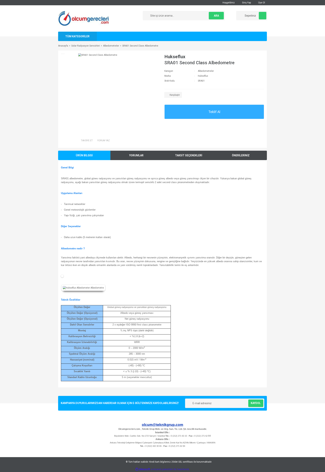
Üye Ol (261, 2)
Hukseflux (174, 56)
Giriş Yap (246, 2)
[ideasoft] (142, 469)
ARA (216, 15)
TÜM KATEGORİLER (77, 36)
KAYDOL (256, 403)
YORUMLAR (136, 155)
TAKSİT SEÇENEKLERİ (188, 155)
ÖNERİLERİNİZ (241, 155)
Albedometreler (206, 71)
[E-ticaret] (162, 469)
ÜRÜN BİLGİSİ (84, 155)
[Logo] (83, 18)
